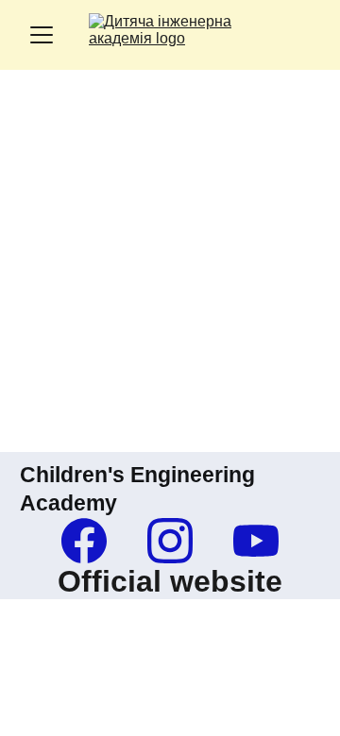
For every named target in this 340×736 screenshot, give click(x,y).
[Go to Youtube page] (256, 540)
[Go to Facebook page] (93, 540)
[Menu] (41, 34)
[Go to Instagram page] (179, 540)
